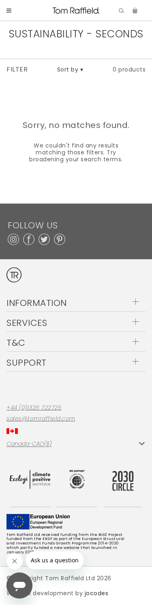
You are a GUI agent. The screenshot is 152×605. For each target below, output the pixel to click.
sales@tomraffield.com (40, 418)
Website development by (57, 593)
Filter (17, 69)
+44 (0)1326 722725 (33, 407)
